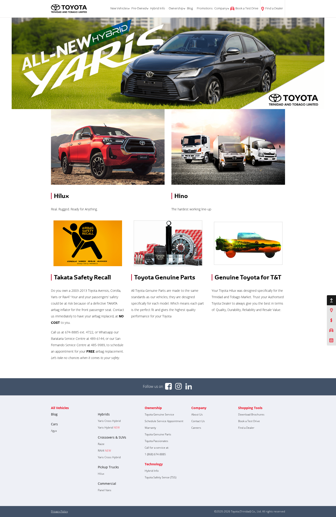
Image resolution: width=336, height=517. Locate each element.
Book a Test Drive (246, 8)
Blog (190, 8)
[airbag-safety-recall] (87, 243)
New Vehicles (119, 8)
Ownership (176, 8)
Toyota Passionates (156, 441)
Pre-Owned (139, 8)
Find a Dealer (274, 8)
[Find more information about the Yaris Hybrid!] (168, 63)
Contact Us (198, 421)
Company (220, 8)
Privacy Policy (59, 511)
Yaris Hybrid (109, 427)
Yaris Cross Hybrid (109, 421)
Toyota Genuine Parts (164, 277)
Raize (101, 444)
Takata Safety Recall (82, 277)
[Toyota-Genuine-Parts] (168, 243)
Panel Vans (104, 490)
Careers (196, 428)
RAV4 (104, 451)
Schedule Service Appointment (164, 421)
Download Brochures (251, 414)
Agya (54, 431)
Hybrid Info (157, 8)
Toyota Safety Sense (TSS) (160, 477)
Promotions (205, 8)
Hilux (61, 196)
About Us (197, 414)
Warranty (150, 428)
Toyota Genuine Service (159, 414)
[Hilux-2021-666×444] (108, 147)
